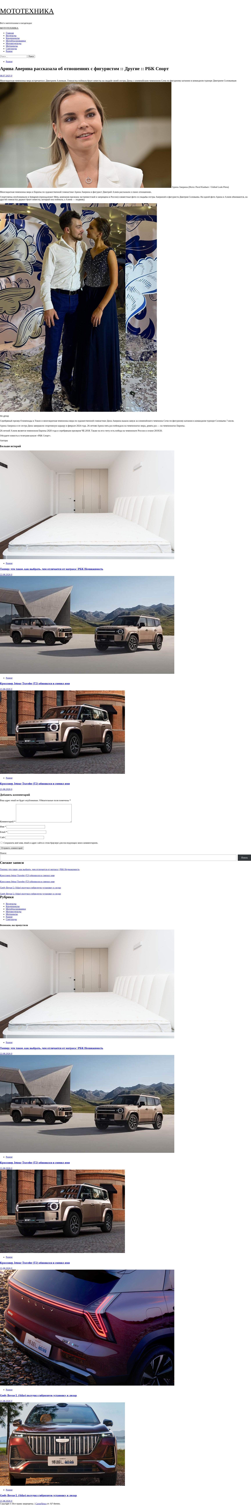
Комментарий (7, 821)
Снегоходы (11, 48)
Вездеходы (11, 35)
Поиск (3, 853)
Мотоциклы (12, 46)
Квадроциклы (13, 38)
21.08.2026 (5, 689)
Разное (9, 51)
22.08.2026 (5, 574)
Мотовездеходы (13, 43)
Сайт (2, 837)
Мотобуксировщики (16, 41)
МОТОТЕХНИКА (27, 11)
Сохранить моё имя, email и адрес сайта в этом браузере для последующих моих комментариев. (50, 843)
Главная (10, 33)
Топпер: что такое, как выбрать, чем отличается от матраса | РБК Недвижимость (51, 568)
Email (3, 832)
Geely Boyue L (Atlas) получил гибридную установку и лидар (30, 887)
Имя (3, 826)
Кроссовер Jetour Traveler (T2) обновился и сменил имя (35, 683)
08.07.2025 (5, 75)
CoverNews (40, 1503)
